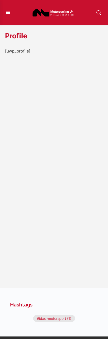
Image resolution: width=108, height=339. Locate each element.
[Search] (99, 12)
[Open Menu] (8, 12)
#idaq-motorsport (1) (54, 318)
